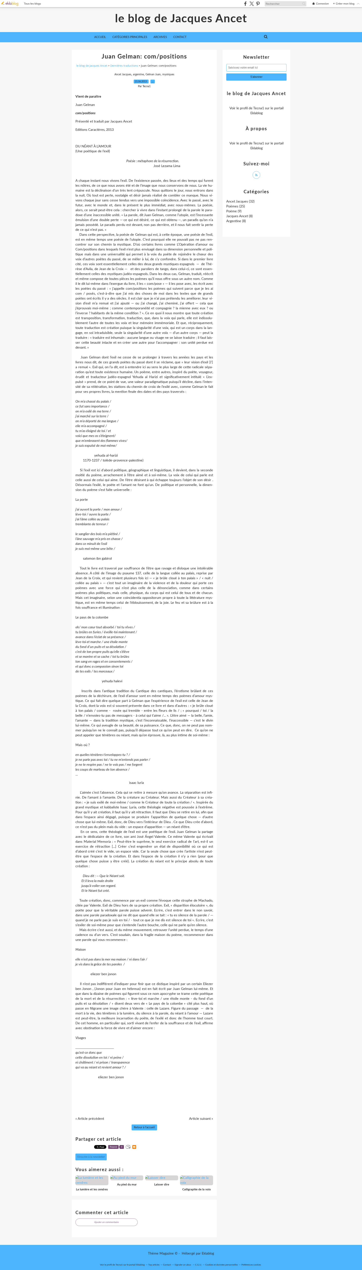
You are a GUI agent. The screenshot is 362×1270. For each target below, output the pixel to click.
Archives (160, 37)
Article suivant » (201, 1119)
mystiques (168, 74)
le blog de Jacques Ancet (181, 19)
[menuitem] (100, 37)
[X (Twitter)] (251, 4)
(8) (239, 216)
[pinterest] (257, 4)
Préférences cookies (251, 1265)
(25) (235, 206)
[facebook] (245, 4)
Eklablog (208, 1253)
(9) (234, 211)
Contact (179, 37)
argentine (138, 74)
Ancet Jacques (122, 74)
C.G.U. (198, 1265)
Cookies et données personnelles (221, 1265)
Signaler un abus (183, 1265)
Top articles (154, 1265)
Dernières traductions (124, 65)
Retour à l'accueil (144, 1127)
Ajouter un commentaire (106, 1222)
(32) (240, 201)
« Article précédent (89, 1119)
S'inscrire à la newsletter (91, 1157)
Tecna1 (258, 108)
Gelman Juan (153, 74)
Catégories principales (129, 37)
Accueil (100, 37)
